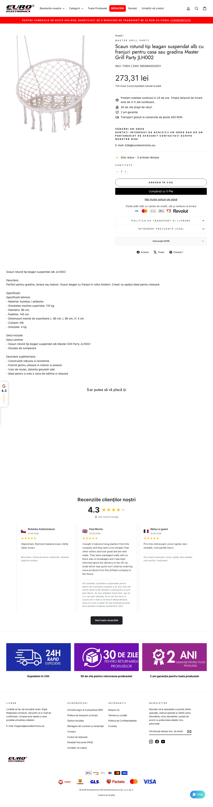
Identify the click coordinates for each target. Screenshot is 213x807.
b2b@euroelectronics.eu (140, 145)
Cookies (112, 726)
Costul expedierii (135, 86)
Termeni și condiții (117, 715)
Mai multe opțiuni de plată (161, 199)
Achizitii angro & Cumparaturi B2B (85, 710)
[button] (197, 794)
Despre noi (113, 710)
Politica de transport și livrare (161, 220)
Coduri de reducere (77, 737)
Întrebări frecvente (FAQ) (161, 229)
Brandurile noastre (51, 8)
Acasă (118, 35)
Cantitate (124, 165)
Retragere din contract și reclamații (85, 726)
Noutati (132, 8)
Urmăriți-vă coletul (153, 8)
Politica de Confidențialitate (122, 720)
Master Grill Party (132, 40)
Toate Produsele (97, 8)
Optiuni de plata (75, 720)
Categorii (75, 8)
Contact (71, 731)
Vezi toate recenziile (106, 620)
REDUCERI (117, 8)
